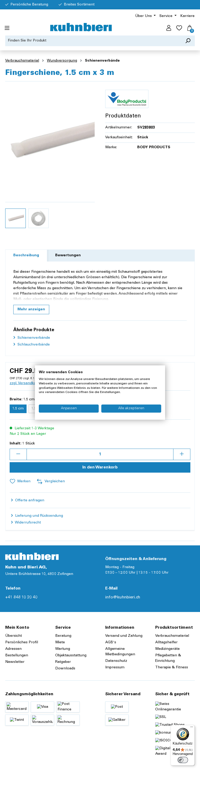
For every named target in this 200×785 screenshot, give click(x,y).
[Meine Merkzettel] (179, 28)
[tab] (26, 255)
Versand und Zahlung (123, 636)
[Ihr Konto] (169, 28)
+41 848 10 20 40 (21, 597)
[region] (50, 158)
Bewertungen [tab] (68, 255)
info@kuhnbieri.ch (122, 597)
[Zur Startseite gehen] (81, 27)
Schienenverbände (33, 338)
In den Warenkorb (100, 467)
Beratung (63, 636)
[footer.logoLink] (32, 556)
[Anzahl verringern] (18, 454)
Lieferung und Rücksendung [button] (38, 516)
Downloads (65, 668)
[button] (31, 309)
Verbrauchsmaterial (172, 636)
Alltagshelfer (166, 642)
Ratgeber (63, 662)
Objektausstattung (70, 655)
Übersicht (13, 636)
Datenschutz (116, 661)
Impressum (114, 667)
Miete (60, 642)
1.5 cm (18, 409)
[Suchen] (188, 40)
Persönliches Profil (21, 642)
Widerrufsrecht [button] (27, 523)
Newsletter (14, 662)
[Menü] (7, 28)
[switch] (183, 760)
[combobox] (93, 40)
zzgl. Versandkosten (27, 383)
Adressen (13, 649)
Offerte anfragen (29, 500)
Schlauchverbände (33, 345)
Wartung (62, 649)
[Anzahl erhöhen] (181, 454)
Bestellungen (16, 655)
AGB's (110, 642)
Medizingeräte (167, 649)
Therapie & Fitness (171, 667)
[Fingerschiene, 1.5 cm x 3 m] (50, 142)
